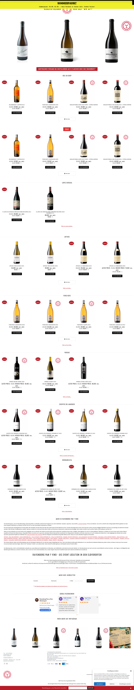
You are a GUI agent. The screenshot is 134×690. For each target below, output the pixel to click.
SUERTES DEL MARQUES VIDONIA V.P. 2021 (50, 433)
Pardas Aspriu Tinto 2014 (83, 381)
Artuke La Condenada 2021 (84, 266)
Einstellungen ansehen (125, 684)
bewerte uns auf (44, 610)
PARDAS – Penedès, (58, 538)
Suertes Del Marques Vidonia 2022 (117, 433)
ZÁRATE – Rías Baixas (58, 540)
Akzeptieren (100, 684)
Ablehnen (112, 684)
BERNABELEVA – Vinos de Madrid (31, 537)
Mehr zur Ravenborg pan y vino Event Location (67, 567)
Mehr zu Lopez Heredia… (67, 226)
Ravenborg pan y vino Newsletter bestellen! (54, 688)
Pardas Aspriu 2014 (50, 381)
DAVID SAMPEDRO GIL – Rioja (47, 537)
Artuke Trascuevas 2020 (50, 266)
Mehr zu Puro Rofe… (67, 345)
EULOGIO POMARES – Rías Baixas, (96, 537)
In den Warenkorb (17, 112)
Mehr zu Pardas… (67, 396)
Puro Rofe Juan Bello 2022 (117, 325)
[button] (131, 671)
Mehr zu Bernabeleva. (67, 511)
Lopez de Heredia (82, 523)
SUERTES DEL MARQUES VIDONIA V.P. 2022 (83, 433)
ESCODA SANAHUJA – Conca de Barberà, (78, 537)
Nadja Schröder (67, 598)
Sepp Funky (88, 598)
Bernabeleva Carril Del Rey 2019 (50, 489)
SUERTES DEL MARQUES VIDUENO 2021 (16, 433)
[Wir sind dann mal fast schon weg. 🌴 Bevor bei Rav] (120, 637)
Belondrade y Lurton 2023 (17, 105)
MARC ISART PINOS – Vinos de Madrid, (32, 538)
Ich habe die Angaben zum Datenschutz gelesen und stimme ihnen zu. (51, 586)
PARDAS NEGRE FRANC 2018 (16, 381)
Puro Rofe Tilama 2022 (83, 325)
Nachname (53, 581)
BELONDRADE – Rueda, (17, 537)
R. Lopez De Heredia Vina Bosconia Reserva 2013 (17, 212)
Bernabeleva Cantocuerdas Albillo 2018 (84, 489)
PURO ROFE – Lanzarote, (69, 538)
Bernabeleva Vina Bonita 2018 (17, 489)
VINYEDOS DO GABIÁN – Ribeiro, (45, 540)
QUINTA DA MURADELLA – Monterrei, (84, 538)
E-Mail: (71, 581)
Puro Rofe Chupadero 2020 (50, 105)
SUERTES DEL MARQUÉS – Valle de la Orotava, (26, 540)
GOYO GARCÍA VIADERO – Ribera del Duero (114, 537)
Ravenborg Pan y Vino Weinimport (46, 600)
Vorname (36, 581)
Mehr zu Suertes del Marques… (67, 455)
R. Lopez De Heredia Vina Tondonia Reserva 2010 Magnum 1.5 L (50, 212)
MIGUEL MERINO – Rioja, (47, 538)
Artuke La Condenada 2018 (117, 266)
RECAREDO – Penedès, (119, 538)
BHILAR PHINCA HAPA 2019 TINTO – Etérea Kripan (84, 105)
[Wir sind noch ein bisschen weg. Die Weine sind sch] (22, 41)
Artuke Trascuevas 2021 (16, 266)
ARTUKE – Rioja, (8, 537)
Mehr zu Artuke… (67, 288)
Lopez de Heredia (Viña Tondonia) (34, 534)
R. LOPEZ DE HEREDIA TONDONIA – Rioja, (103, 538)
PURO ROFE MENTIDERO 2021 (50, 325)
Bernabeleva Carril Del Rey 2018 (117, 489)
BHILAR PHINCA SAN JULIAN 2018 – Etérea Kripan (117, 105)
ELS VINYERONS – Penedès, (61, 537)
